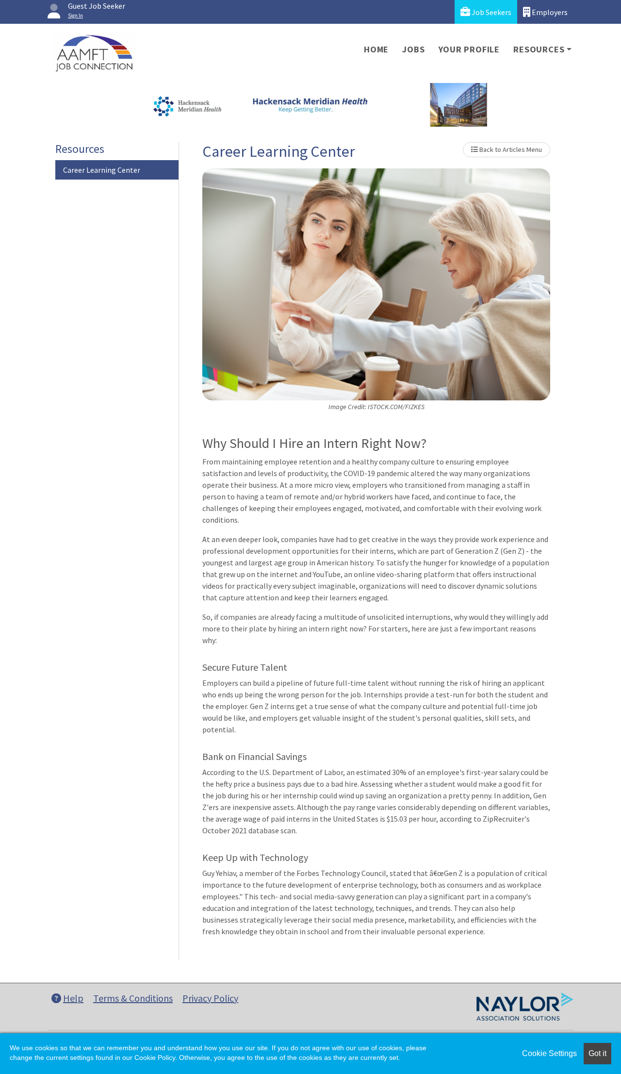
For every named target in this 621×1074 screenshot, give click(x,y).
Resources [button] (538, 49)
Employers (549, 12)
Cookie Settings (549, 1053)
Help (73, 998)
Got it (597, 1053)
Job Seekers (490, 12)
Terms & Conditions (133, 998)
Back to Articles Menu (510, 149)
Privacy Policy (210, 998)
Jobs (413, 49)
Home (376, 49)
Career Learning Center (101, 170)
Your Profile (469, 49)
